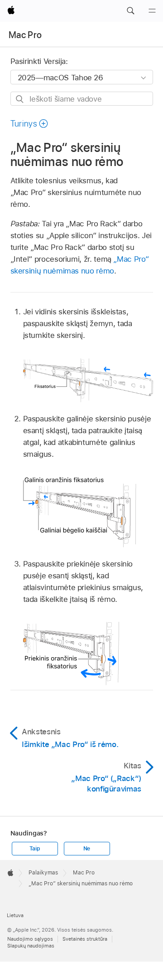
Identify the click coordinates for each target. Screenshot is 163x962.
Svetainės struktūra (84, 939)
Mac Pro (25, 34)
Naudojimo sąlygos (30, 939)
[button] (130, 11)
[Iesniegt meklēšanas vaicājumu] (20, 99)
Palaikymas (43, 872)
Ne (87, 848)
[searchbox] (81, 99)
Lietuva (15, 915)
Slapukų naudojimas (30, 945)
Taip (34, 848)
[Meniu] (152, 11)
